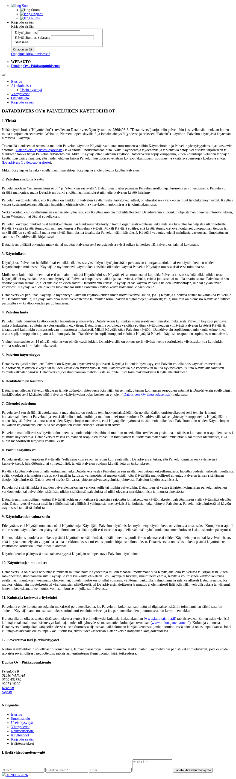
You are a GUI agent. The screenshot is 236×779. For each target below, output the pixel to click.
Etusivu (16, 81)
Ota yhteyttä (20, 98)
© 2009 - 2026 (17, 775)
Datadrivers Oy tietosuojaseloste (39, 150)
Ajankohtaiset (21, 86)
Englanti (36, 14)
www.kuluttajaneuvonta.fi (170, 623)
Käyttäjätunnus (26, 33)
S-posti (7, 692)
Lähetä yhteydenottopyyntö (193, 770)
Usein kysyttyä (31, 90)
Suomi (26, 6)
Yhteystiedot (20, 94)
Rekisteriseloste (22, 731)
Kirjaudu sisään (22, 22)
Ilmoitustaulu (20, 718)
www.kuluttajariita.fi (160, 618)
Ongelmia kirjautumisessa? (30, 54)
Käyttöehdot (20, 735)
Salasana (44, 37)
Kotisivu (8, 688)
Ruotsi (35, 18)
